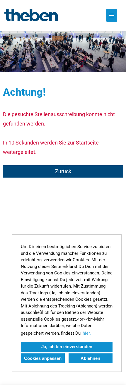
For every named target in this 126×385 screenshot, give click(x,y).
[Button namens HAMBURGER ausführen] (111, 15)
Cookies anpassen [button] (43, 358)
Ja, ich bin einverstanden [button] (66, 346)
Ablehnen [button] (90, 358)
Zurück (63, 171)
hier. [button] (87, 333)
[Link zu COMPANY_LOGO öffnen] (31, 15)
